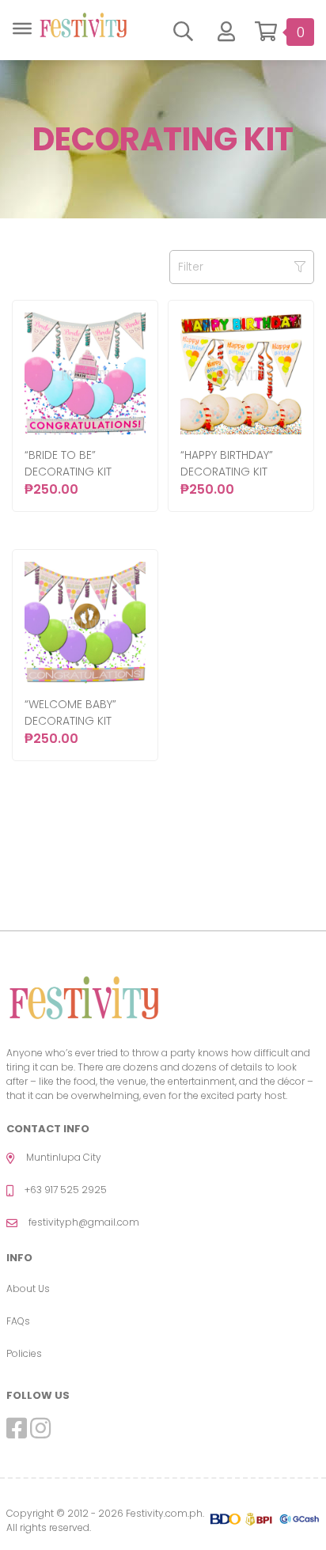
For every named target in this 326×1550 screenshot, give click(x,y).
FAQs (18, 1321)
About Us (28, 1288)
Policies (24, 1353)
